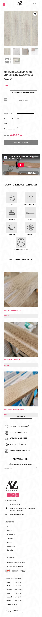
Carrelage (10, 527)
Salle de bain (11, 546)
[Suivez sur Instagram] (13, 495)
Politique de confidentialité (15, 566)
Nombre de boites (9, 129)
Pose (5, 99)
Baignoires (10, 550)
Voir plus (21, 417)
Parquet (9, 531)
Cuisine (9, 542)
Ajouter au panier (21, 142)
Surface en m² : (9, 114)
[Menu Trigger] (4, 4)
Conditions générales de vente (16, 562)
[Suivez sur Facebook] (9, 495)
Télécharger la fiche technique (24, 92)
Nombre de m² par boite (9, 121)
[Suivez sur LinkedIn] (17, 495)
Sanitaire (10, 538)
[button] (35, 14)
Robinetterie (11, 534)
